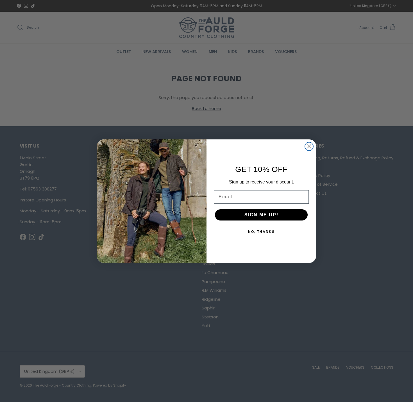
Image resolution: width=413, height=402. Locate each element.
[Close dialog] (309, 146)
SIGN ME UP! (261, 214)
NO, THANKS (261, 232)
